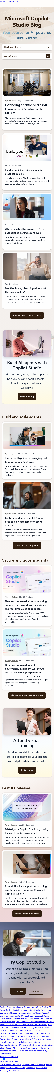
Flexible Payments (7, 1022)
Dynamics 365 (33, 1033)
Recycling (4, 1070)
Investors (12, 1051)
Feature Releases (11, 825)
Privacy (49, 1065)
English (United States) (9, 1056)
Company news (34, 1048)
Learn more (36, 991)
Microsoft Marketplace (20, 1045)
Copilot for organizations (23, 1010)
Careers (9, 1048)
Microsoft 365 (46, 1033)
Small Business (13, 1039)
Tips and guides (11, 101)
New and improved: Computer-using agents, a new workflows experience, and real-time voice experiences (26, 605)
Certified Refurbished (22, 1019)
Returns (45, 1016)
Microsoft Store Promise (41, 1019)
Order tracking (6, 1019)
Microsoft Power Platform (11, 1036)
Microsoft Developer (33, 1039)
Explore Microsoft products (14, 1013)
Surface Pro (5, 1007)
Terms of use (19, 1067)
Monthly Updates (11, 597)
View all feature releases (27, 913)
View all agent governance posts (27, 695)
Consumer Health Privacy (10, 1065)
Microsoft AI (5, 1033)
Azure (22, 1039)
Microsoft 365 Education (36, 1024)
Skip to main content (9, 1)
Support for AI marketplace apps (19, 1042)
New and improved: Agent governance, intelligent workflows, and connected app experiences (24, 668)
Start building (27, 396)
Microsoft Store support (31, 1016)
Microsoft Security (19, 1033)
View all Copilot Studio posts (27, 315)
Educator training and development (35, 1027)
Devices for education (44, 1022)
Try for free (17, 991)
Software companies (38, 1045)
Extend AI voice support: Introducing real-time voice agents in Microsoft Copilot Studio (26, 890)
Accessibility (42, 1051)
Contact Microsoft (37, 1065)
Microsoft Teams (29, 1036)
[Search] (48, 56)
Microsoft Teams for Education (13, 1024)
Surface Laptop (16, 1007)
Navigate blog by (12, 47)
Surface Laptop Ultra (32, 1007)
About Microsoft (20, 1048)
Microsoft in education (25, 1022)
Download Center (13, 1016)
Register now (27, 770)
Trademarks (30, 1067)
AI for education (33, 1030)
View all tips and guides (27, 545)
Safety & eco (41, 1067)
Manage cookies (7, 1067)
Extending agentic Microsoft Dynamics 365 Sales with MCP (26, 109)
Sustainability (5, 1054)
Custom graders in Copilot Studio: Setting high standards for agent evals (24, 522)
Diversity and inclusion (26, 1051)
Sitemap (25, 1065)
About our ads (15, 1070)
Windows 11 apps (34, 1013)
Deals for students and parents (13, 1030)
